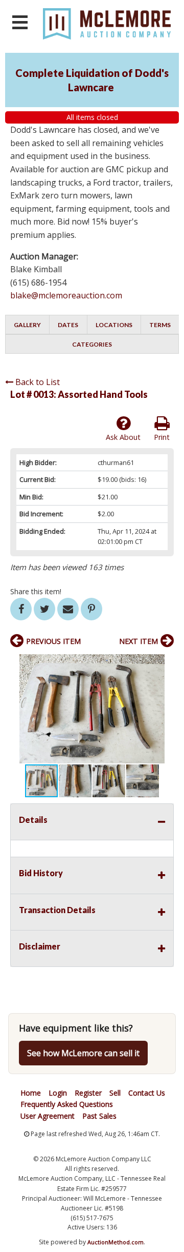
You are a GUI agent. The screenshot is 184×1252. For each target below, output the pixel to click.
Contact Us (146, 1093)
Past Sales (99, 1116)
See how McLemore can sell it (83, 1053)
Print (162, 437)
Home (30, 1093)
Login (58, 1093)
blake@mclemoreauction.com (66, 295)
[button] (164, 663)
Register (88, 1093)
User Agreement (47, 1116)
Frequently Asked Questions (66, 1104)
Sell (115, 1093)
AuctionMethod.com (115, 1242)
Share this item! (35, 591)
